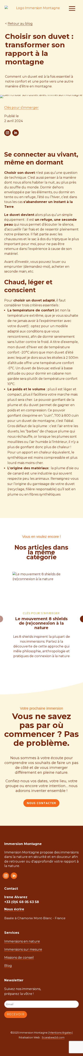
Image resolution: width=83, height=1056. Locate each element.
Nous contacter (41, 803)
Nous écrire (14, 909)
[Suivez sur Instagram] (7, 132)
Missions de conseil (19, 957)
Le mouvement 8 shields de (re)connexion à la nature (41, 623)
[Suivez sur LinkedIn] (15, 132)
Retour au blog (20, 23)
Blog (8, 966)
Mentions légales (60, 1032)
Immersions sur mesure (23, 949)
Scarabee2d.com (53, 1037)
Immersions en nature (22, 941)
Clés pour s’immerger (21, 107)
